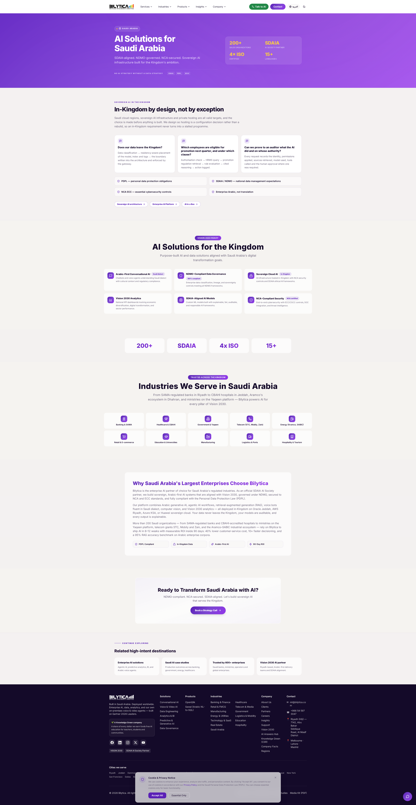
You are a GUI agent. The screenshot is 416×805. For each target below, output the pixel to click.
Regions (265, 751)
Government (241, 711)
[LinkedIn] (120, 742)
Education (240, 720)
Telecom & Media (244, 706)
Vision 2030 (267, 729)
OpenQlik (190, 702)
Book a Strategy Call (206, 610)
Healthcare (241, 702)
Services (145, 6)
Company (218, 6)
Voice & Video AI (169, 706)
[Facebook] (112, 742)
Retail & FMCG (218, 706)
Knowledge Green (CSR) (270, 740)
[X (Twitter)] (135, 742)
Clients (264, 706)
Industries (163, 6)
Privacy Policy (190, 785)
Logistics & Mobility (245, 715)
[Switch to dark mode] (304, 6)
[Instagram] (128, 742)
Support (265, 725)
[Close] (275, 777)
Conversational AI (169, 702)
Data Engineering (169, 711)
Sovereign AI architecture (129, 204)
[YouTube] (143, 742)
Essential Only (179, 795)
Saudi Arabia (217, 729)
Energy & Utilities (219, 715)
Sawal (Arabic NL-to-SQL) (195, 708)
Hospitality (241, 725)
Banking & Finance (220, 702)
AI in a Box (190, 204)
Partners (265, 711)
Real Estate (216, 725)
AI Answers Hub (269, 734)
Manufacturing (218, 711)
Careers (265, 715)
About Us (266, 702)
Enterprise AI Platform (163, 204)
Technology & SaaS (221, 720)
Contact (277, 6)
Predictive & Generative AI (167, 722)
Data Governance (169, 728)
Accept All (157, 795)
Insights (200, 6)
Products (182, 6)
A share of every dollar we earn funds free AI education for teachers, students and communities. (131, 727)
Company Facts (269, 746)
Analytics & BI (167, 715)
